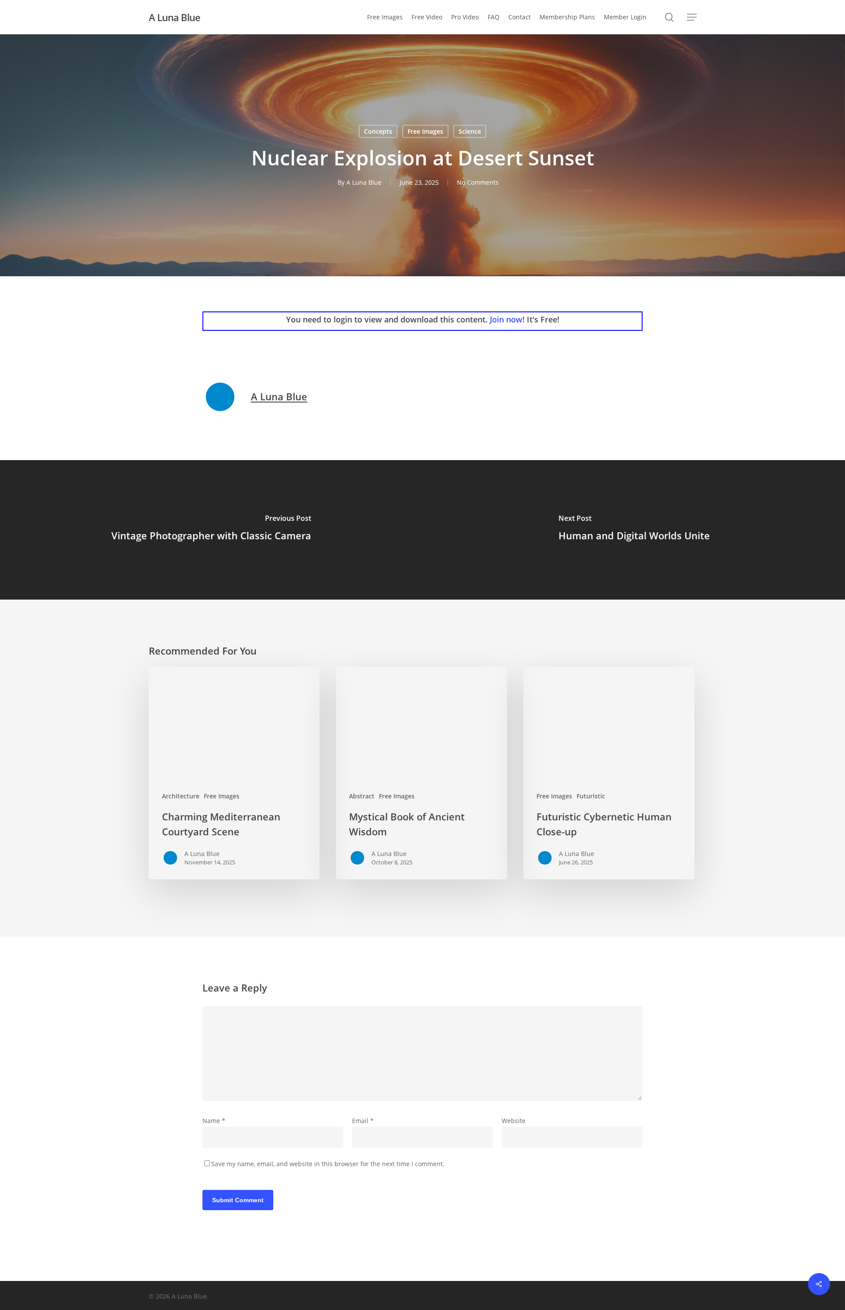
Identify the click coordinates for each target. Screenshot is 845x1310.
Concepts (378, 131)
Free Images (425, 131)
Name (213, 1120)
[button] (692, 17)
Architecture (180, 796)
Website (513, 1120)
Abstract (362, 796)
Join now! (507, 319)
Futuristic (591, 796)
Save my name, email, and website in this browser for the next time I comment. (328, 1164)
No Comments (478, 182)
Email (363, 1120)
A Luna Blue (174, 17)
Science (470, 131)
